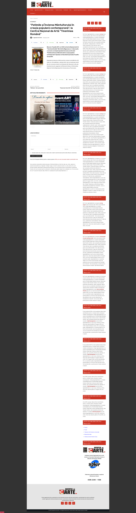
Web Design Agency (80, 510)
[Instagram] (92, 23)
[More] (76, 42)
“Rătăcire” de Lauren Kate (37, 88)
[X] (100, 23)
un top (101, 34)
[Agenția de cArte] (31, 38)
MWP (86, 510)
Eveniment (36, 18)
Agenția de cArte (38, 37)
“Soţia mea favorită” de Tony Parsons (69, 88)
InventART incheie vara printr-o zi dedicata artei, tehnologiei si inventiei (67, 122)
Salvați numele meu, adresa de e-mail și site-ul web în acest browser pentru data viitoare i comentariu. (54, 152)
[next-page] (33, 127)
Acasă (31, 18)
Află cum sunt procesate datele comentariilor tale (66, 159)
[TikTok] (96, 23)
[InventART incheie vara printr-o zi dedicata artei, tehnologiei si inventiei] (67, 110)
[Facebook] (88, 23)
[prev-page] (31, 127)
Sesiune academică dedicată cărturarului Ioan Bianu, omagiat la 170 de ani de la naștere (42, 121)
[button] (104, 11)
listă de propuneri (91, 321)
